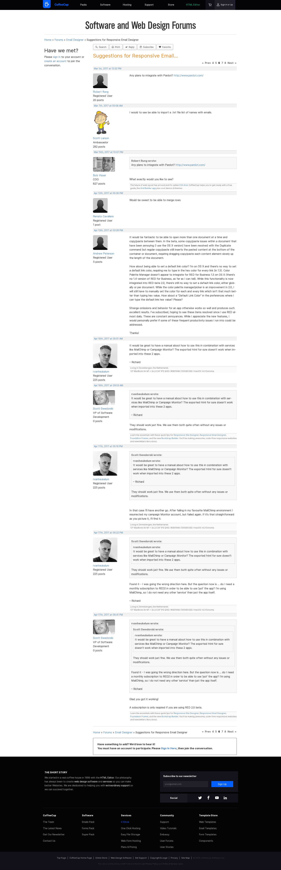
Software (105, 4)
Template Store (208, 815)
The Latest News (52, 828)
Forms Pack (88, 828)
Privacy (174, 858)
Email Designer (75, 39)
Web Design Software (121, 858)
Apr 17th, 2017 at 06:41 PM (108, 614)
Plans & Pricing (129, 847)
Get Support (141, 858)
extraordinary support (118, 785)
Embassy (164, 834)
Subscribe (148, 47)
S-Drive (125, 821)
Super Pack (88, 834)
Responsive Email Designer (213, 435)
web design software (86, 781)
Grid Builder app (148, 188)
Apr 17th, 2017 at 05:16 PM (108, 446)
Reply (130, 47)
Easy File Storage (130, 834)
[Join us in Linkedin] (225, 798)
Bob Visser (99, 175)
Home (47, 39)
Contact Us (49, 840)
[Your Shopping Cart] (210, 5)
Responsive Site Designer (186, 435)
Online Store (101, 858)
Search (102, 47)
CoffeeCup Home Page (80, 858)
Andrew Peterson (103, 253)
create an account (55, 61)
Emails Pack (88, 821)
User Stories (167, 847)
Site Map (185, 858)
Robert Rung (100, 91)
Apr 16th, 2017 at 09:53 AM (108, 385)
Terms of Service (170, 864)
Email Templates (208, 828)
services (107, 781)
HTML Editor (193, 4)
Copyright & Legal (158, 858)
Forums (58, 39)
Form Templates (207, 834)
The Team (48, 821)
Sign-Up (222, 784)
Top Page (61, 858)
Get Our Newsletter (54, 834)
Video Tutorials (168, 828)
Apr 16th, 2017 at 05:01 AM (108, 338)
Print (117, 47)
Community (167, 815)
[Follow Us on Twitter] (200, 798)
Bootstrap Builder (169, 438)
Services (126, 815)
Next (230, 63)
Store (171, 4)
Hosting (127, 4)
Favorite (166, 47)
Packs (83, 4)
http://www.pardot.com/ (188, 75)
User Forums (166, 840)
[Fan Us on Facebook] (208, 798)
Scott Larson (101, 138)
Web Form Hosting (131, 840)
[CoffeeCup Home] (61, 5)
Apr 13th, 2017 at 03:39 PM (108, 230)
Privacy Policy (152, 864)
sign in (57, 56)
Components (206, 840)
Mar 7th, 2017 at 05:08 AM (108, 105)
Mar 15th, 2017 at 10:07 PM (108, 152)
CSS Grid (183, 185)
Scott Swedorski (103, 408)
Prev (208, 63)
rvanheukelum (101, 371)
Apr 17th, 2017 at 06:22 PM (108, 532)
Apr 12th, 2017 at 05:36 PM (108, 193)
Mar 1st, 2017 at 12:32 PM (107, 68)
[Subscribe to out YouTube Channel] (217, 798)
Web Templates (207, 821)
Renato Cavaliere (103, 216)
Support (149, 4)
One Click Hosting (130, 828)
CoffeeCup (49, 815)
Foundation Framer (139, 438)
